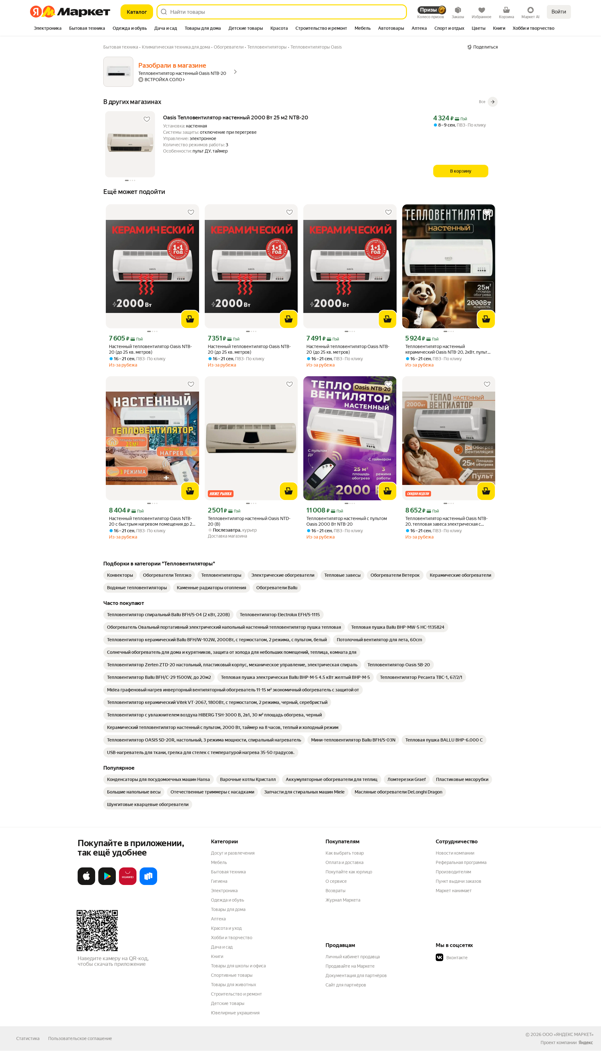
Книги (217, 956)
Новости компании (455, 853)
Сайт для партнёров (346, 984)
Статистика (27, 1038)
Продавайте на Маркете (350, 966)
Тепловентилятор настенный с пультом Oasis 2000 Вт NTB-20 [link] (346, 521)
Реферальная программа (461, 862)
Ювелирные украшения (235, 1012)
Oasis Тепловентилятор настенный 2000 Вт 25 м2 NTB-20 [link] (235, 117)
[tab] (47, 28)
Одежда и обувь (227, 900)
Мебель (219, 862)
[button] (479, 958)
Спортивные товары (232, 975)
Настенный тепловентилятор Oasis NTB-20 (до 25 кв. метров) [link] (150, 349)
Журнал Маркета (343, 900)
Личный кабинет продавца (353, 956)
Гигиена (219, 881)
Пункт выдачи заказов (458, 881)
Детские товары (227, 1003)
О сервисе (336, 881)
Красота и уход (226, 928)
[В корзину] (190, 319)
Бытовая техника (228, 871)
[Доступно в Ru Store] (148, 884)
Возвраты (336, 890)
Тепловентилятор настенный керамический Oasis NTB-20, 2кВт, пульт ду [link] (446, 349)
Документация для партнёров (356, 975)
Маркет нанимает (454, 890)
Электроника (224, 890)
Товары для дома (228, 909)
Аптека (218, 918)
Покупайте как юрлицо (349, 871)
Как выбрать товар (345, 853)
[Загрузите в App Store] (86, 884)
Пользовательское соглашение (80, 1038)
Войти (559, 12)
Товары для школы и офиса (238, 965)
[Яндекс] (585, 1042)
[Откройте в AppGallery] (127, 884)
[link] (120, 575)
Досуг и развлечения (232, 853)
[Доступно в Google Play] (107, 884)
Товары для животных (233, 984)
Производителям (453, 871)
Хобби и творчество (231, 937)
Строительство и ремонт (236, 993)
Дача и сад (222, 947)
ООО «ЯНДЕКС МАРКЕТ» (567, 1034)
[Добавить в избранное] (146, 119)
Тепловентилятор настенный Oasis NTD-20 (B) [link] (249, 521)
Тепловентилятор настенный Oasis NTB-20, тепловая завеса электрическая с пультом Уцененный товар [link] (446, 521)
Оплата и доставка (344, 862)
